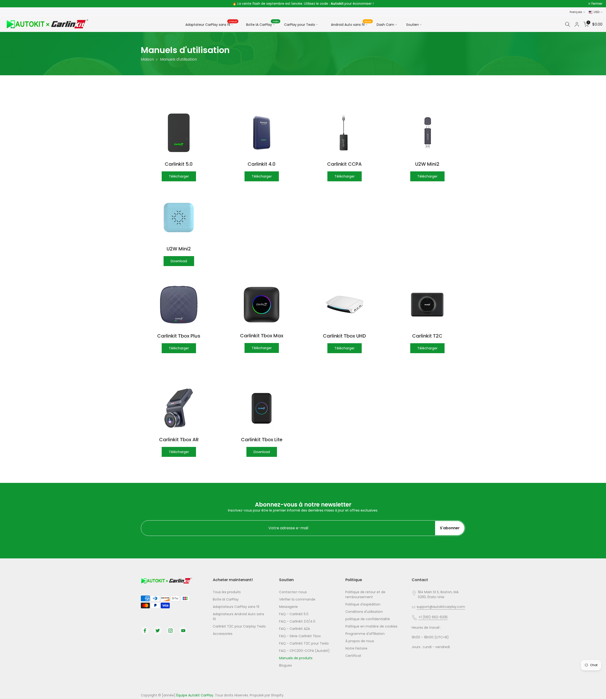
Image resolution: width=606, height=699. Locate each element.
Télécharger (179, 176)
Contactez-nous (293, 592)
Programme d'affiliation (365, 633)
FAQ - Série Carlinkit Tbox (300, 636)
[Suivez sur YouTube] (183, 631)
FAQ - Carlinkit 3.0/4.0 (297, 621)
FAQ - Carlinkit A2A (294, 628)
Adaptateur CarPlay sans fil (211, 24)
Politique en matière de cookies (371, 626)
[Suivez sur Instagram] (170, 631)
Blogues (285, 665)
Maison (147, 59)
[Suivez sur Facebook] (145, 631)
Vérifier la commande (297, 599)
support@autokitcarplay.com (441, 606)
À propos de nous (359, 641)
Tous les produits (227, 592)
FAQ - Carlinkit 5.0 (293, 614)
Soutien (412, 24)
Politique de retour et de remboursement (365, 594)
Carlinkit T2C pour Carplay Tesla (239, 626)
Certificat (353, 655)
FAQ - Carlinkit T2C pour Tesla (304, 643)
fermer (12, 3)
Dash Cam (385, 24)
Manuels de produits (295, 658)
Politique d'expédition (362, 604)
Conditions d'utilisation (364, 611)
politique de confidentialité (367, 619)
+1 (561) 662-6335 (433, 617)
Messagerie (288, 606)
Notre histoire (356, 648)
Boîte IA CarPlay (262, 24)
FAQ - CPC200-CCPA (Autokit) (304, 650)
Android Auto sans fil (351, 24)
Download (179, 261)
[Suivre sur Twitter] (158, 631)
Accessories (222, 633)
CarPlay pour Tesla (299, 24)
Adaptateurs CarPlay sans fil (236, 606)
